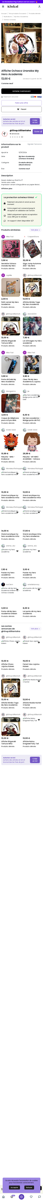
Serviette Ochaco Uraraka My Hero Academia (8, 265)
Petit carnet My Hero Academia (10, 303)
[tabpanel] (21, 43)
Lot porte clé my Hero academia (32, 612)
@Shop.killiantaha (20, 130)
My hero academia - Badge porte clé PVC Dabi (31, 419)
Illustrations (8, 17)
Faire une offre (21, 103)
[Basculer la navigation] (3, 6)
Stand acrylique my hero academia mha (10, 496)
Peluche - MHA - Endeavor (8, 458)
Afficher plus (6, 188)
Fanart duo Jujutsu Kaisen (31, 665)
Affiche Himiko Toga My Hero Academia (31, 303)
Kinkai (12, 6)
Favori (23, 109)
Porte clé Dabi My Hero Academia (8, 380)
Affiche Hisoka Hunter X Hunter (32, 704)
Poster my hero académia (7, 574)
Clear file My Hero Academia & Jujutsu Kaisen (31, 380)
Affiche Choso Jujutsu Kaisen (7, 665)
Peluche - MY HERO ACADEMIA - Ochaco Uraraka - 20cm (31, 458)
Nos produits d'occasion (17, 13)
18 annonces (14, 134)
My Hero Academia (21, 17)
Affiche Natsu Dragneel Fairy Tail (31, 742)
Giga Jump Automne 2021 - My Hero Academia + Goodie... (32, 265)
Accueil (4, 13)
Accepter (14, 1187)
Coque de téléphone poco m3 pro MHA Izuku (10, 419)
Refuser (29, 1187)
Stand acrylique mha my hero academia (32, 535)
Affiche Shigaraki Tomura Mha (8, 342)
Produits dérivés (34, 13)
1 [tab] (21, 65)
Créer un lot (34, 121)
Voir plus (35, 230)
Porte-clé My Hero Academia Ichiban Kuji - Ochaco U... (9, 612)
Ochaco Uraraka (10, 20)
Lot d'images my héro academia (32, 342)
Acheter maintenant (21, 91)
